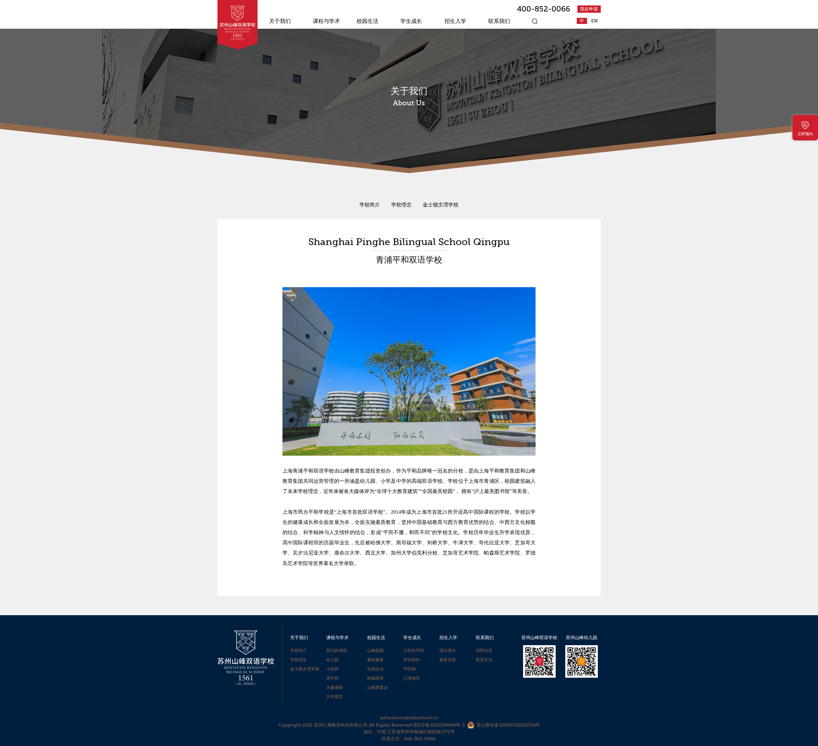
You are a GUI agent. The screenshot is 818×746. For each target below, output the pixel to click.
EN (594, 21)
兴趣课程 (334, 687)
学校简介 (369, 205)
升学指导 (334, 696)
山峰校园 (375, 650)
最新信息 (447, 659)
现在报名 (447, 650)
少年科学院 (413, 650)
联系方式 (484, 659)
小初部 (332, 669)
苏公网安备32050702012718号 (508, 724)
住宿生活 (375, 669)
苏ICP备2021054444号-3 (439, 724)
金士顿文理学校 (441, 205)
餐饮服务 (375, 659)
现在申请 (589, 9)
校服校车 (375, 678)
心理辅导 (411, 678)
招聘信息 (484, 650)
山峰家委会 (377, 687)
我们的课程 (336, 650)
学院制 (409, 669)
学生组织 (411, 659)
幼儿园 (332, 659)
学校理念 (401, 205)
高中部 (332, 678)
